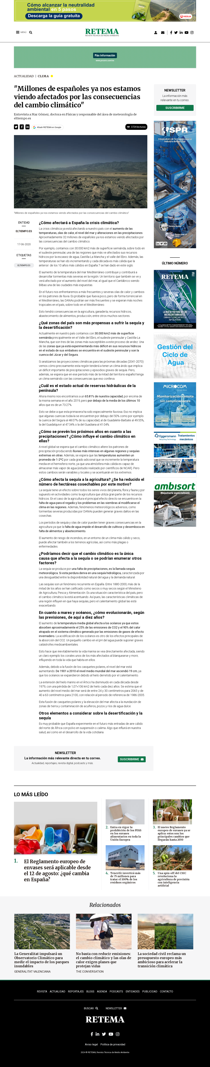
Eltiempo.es (24, 265)
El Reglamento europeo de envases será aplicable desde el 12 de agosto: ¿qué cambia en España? (57, 871)
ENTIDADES (133, 991)
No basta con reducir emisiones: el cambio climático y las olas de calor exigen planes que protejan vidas (103, 960)
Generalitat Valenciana (32, 971)
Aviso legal (91, 1044)
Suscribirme (175, 108)
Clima (43, 76)
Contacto (166, 991)
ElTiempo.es (24, 231)
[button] (16, 126)
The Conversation (90, 971)
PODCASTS (116, 991)
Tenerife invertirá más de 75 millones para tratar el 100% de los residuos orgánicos (125, 878)
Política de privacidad (112, 1044)
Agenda (102, 991)
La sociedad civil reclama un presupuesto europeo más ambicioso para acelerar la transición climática (162, 960)
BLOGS (90, 991)
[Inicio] (103, 33)
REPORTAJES (76, 991)
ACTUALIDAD (57, 991)
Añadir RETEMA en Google (49, 127)
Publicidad (149, 991)
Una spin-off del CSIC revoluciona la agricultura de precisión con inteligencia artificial (173, 879)
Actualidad (24, 76)
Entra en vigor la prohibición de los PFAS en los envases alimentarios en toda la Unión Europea (125, 833)
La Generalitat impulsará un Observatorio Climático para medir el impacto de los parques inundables (41, 960)
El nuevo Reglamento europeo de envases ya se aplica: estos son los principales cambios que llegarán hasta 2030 (174, 833)
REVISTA (42, 991)
